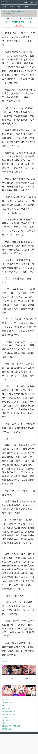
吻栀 (3, 705)
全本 (19, 7)
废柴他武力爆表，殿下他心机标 (11, 726)
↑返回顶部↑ (6, 661)
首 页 (4, 7)
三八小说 (4, 2)
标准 (28, 18)
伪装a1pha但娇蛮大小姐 (17, 11)
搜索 (26, 7)
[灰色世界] (16, 19)
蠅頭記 (4, 723)
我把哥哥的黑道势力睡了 (9, 711)
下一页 (19, 682)
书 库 (11, 7)
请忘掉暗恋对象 (6, 729)
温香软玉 (4, 717)
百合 (7, 11)
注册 (35, 2)
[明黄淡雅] (14, 19)
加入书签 (19, 25)
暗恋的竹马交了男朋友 (8, 714)
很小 (25, 18)
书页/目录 (27, 678)
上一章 (11, 678)
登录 (32, 2)
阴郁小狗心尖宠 (6, 708)
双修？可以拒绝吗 (7, 702)
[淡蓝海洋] (12, 19)
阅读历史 (27, 2)
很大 (32, 18)
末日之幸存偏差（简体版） (10, 720)
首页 (3, 11)
